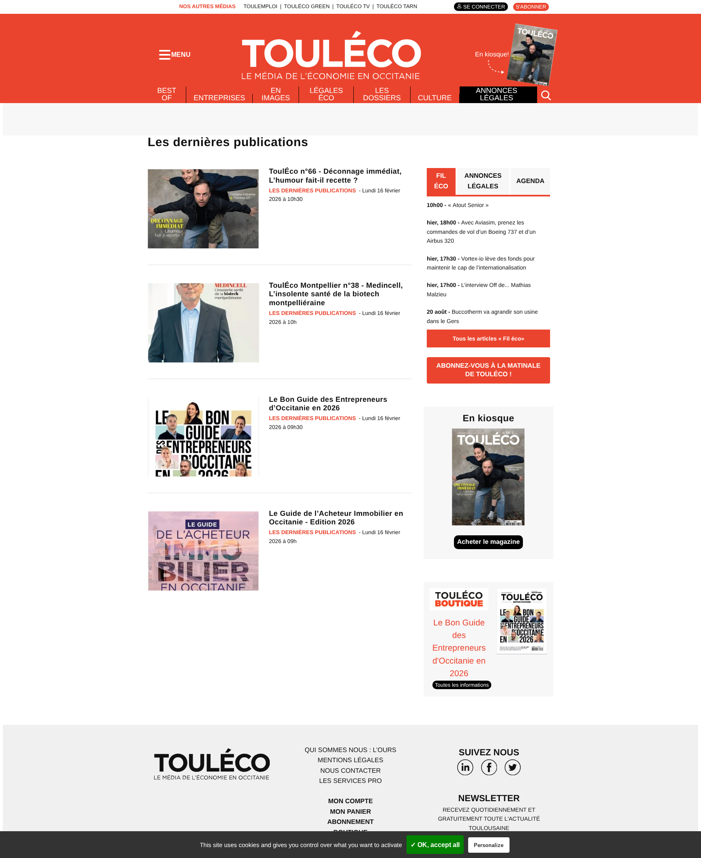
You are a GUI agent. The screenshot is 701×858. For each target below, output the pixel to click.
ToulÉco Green (306, 6)
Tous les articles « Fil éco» (488, 338)
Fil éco (441, 181)
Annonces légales (496, 94)
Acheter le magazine (488, 542)
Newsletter (489, 798)
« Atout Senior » (458, 205)
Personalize (488, 845)
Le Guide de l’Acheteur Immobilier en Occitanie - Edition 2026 (336, 517)
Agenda (530, 181)
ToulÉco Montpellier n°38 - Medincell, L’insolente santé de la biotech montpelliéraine (336, 294)
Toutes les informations (462, 685)
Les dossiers (382, 94)
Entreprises (219, 98)
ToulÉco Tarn (396, 6)
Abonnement (350, 822)
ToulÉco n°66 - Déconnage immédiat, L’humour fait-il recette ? (335, 175)
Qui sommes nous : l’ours (350, 750)
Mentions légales (350, 760)
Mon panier (350, 811)
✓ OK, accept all (435, 844)
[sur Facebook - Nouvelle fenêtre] (489, 770)
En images (276, 94)
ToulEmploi (260, 6)
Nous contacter (350, 770)
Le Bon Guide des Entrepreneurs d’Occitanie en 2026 (328, 403)
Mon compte (350, 801)
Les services (350, 781)
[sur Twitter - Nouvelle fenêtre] (513, 770)
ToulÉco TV (353, 6)
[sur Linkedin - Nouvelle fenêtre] (465, 770)
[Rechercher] (546, 94)
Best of (166, 94)
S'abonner (531, 7)
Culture (435, 98)
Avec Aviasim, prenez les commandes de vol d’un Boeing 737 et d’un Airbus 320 (481, 231)
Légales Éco (326, 94)
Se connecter (484, 7)
